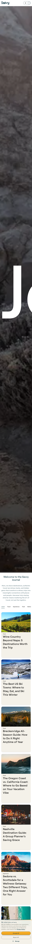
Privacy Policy (21, 929)
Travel (8, 606)
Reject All (16, 937)
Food (23, 606)
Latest (3, 606)
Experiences (16, 606)
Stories (29, 606)
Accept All (16, 933)
